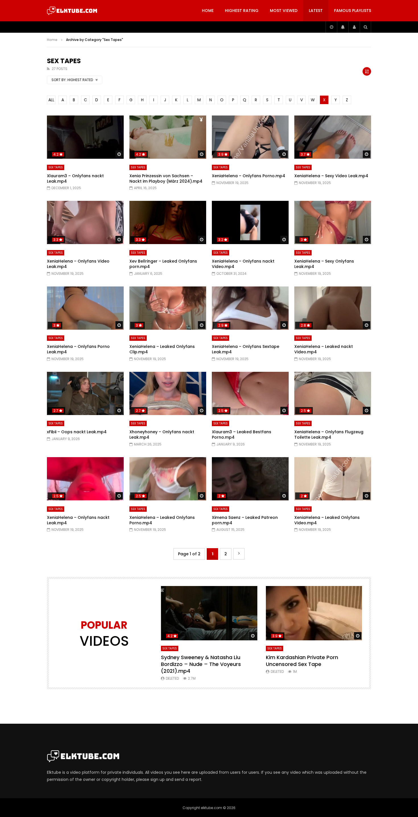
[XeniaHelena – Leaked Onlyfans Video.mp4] (332, 478)
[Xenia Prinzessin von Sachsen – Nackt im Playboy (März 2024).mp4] (167, 137)
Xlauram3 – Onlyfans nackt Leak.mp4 (75, 178)
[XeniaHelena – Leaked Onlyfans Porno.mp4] (167, 478)
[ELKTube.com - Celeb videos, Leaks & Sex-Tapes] (72, 11)
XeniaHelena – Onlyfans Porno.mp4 (248, 176)
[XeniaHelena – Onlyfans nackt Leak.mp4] (85, 478)
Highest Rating (241, 10)
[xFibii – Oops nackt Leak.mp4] (85, 393)
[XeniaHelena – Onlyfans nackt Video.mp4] (250, 222)
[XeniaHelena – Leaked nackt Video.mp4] (332, 308)
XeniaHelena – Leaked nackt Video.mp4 (323, 349)
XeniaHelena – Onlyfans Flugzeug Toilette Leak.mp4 (328, 434)
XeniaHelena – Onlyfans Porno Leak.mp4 (78, 349)
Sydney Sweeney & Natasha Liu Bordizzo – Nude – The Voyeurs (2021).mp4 (201, 664)
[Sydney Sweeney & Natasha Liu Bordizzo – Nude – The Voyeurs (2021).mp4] (209, 613)
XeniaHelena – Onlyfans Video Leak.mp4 (78, 263)
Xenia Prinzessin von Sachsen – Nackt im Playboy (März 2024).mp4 (165, 178)
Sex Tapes (55, 167)
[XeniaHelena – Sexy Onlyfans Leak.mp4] (332, 222)
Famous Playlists (352, 10)
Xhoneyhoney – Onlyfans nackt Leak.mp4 (161, 434)
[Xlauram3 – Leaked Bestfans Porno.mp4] (250, 393)
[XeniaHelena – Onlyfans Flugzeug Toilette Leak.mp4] (332, 393)
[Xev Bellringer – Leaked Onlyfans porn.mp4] (167, 222)
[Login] (354, 27)
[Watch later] (331, 27)
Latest (316, 10)
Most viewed (283, 10)
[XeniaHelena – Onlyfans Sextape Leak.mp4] (250, 308)
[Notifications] (342, 27)
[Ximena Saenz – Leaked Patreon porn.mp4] (250, 478)
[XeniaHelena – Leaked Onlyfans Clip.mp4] (167, 308)
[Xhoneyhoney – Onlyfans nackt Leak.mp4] (167, 393)
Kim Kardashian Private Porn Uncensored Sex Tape (302, 661)
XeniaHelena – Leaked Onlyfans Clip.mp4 (162, 349)
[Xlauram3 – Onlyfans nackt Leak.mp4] (85, 137)
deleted (172, 678)
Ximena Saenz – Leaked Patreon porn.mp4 (245, 520)
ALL (51, 100)
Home (208, 10)
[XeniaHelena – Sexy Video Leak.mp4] (332, 137)
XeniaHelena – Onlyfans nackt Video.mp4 (243, 263)
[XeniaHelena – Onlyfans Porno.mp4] (250, 137)
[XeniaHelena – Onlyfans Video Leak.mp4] (85, 222)
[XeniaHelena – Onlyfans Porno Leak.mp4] (85, 308)
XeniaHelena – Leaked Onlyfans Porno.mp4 (162, 520)
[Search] (365, 27)
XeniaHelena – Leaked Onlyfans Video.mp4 (327, 520)
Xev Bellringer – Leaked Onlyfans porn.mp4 (163, 263)
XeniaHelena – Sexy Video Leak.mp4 (331, 176)
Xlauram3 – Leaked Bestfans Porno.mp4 (241, 434)
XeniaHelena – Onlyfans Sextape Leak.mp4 (245, 349)
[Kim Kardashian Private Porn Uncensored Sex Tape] (314, 613)
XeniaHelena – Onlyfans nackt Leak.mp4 (78, 520)
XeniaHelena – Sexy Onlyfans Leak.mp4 (324, 263)
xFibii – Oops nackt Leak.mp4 (77, 432)
